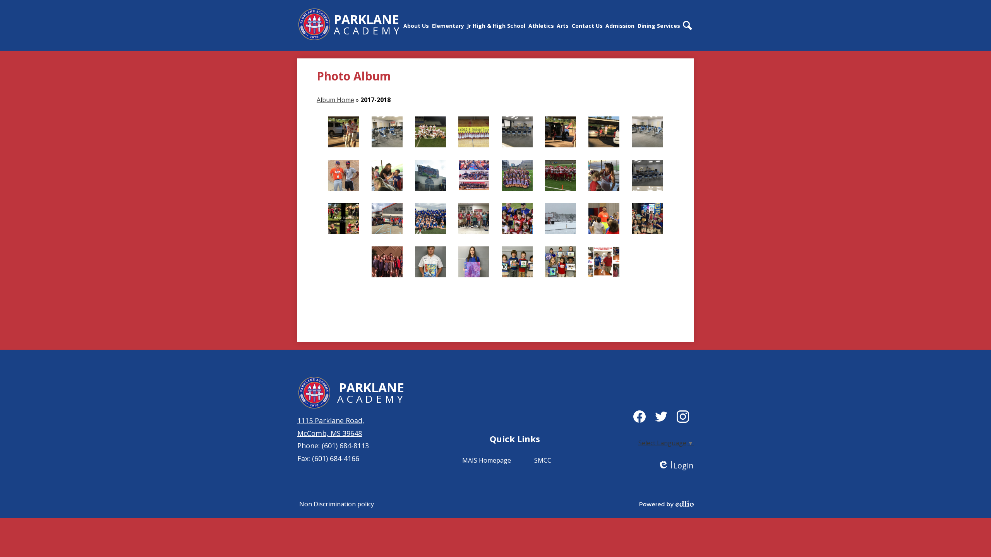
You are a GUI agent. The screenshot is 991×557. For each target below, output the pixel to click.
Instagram (683, 416)
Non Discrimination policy (336, 504)
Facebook (639, 416)
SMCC (542, 460)
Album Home (335, 100)
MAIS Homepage (486, 460)
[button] (416, 25)
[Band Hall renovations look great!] (647, 175)
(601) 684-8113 (345, 445)
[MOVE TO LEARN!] (603, 218)
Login (676, 465)
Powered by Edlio (667, 504)
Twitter (661, 416)
